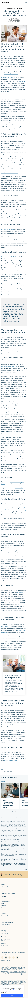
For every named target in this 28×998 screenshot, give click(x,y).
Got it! (11, 995)
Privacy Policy (16, 989)
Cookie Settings (4, 952)
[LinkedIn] (5, 771)
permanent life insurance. (11, 74)
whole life (21, 202)
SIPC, (9, 967)
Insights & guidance (11, 8)
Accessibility (3, 953)
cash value (22, 81)
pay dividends (5, 626)
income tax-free (19, 488)
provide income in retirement (9, 366)
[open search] (23, 2)
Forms (9, 952)
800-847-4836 (4, 945)
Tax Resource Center (21, 952)
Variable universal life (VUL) (8, 257)
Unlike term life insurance (8, 77)
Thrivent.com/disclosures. (17, 969)
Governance (14, 952)
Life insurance (19, 8)
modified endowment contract (9, 173)
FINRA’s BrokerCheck (11, 975)
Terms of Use (9, 953)
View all (3, 781)
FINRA (5, 967)
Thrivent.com (3, 975)
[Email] (8, 771)
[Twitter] (2, 771)
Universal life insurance (7, 229)
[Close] (21, 986)
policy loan (20, 592)
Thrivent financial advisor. (11, 760)
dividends (20, 216)
